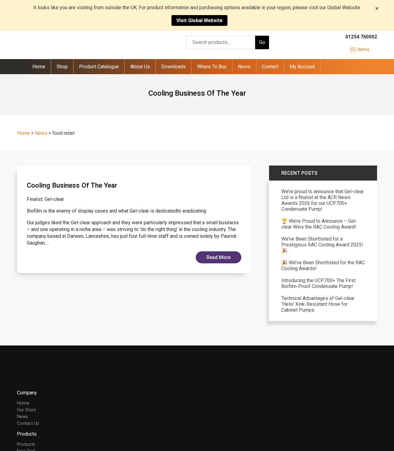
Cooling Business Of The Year (72, 185)
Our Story (26, 410)
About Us (140, 67)
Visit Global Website (199, 20)
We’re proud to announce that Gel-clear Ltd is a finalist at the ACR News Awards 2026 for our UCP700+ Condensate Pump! (322, 200)
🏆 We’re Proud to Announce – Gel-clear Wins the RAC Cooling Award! (319, 224)
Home (38, 67)
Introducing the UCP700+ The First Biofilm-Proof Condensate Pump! (318, 283)
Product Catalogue (99, 67)
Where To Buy (212, 67)
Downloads (173, 67)
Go (262, 42)
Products (26, 444)
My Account (302, 67)
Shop (62, 67)
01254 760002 (361, 37)
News (244, 67)
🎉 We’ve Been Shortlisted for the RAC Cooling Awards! (323, 265)
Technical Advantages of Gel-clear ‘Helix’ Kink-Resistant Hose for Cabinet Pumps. (318, 304)
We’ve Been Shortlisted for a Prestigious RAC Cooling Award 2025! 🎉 (322, 244)
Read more (219, 257)
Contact (270, 67)
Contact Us (28, 423)
